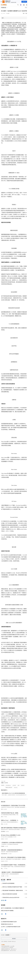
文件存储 (14, 785)
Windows (15, 787)
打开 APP (24, 1)
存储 (18, 785)
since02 (2, 861)
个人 (26, 7)
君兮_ (2, 868)
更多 (2, 914)
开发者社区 (5, 941)
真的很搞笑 (3, 831)
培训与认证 (14, 941)
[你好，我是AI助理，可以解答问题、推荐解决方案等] (20, 4)
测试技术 (22, 785)
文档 (2, 941)
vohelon (2, 838)
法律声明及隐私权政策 (5, 946)
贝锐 (2, 809)
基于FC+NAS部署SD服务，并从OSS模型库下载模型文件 (12, 908)
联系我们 (14, 938)
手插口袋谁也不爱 (4, 853)
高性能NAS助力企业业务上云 (7, 924)
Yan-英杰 (2, 875)
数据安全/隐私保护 (9, 787)
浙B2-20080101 (14, 949)
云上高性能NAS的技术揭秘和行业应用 (9, 921)
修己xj (2, 824)
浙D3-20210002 (13, 950)
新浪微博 (7, 935)
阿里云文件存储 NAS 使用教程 (7, 910)
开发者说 (2, 846)
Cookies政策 (12, 946)
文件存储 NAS (8, 785)
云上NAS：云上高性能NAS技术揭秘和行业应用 (10, 926)
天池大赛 (9, 941)
